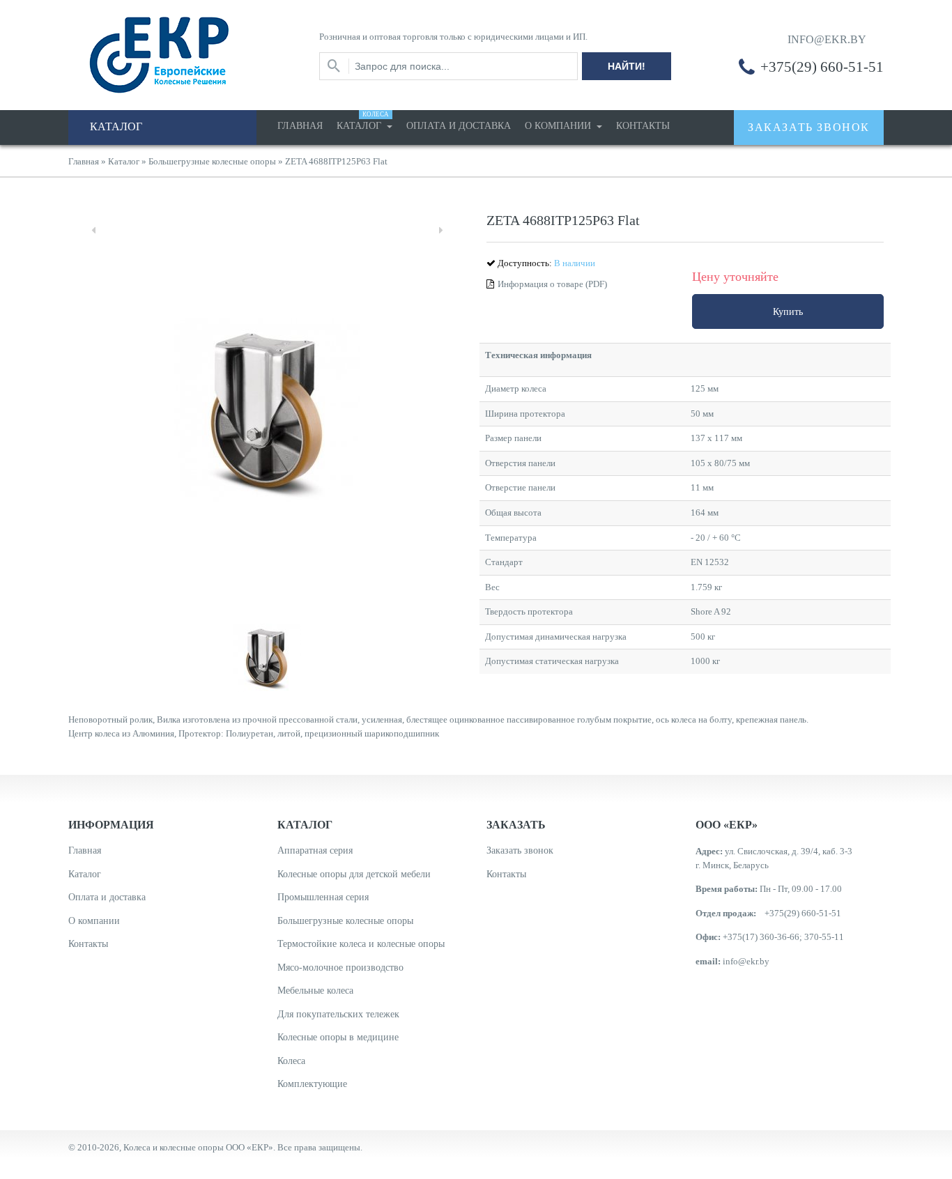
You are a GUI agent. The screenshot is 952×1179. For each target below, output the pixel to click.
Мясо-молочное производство (340, 967)
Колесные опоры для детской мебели (354, 874)
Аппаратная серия (315, 850)
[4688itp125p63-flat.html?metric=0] (883, 365)
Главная (300, 126)
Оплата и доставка (458, 126)
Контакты (643, 126)
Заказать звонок (519, 850)
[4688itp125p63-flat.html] (883, 354)
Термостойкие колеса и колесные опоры (361, 944)
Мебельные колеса (315, 990)
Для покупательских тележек (338, 1014)
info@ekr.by (746, 961)
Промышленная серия (323, 897)
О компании (559, 126)
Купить (788, 312)
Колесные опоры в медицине (338, 1037)
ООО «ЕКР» (249, 1147)
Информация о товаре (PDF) (552, 284)
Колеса (291, 1061)
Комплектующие (312, 1084)
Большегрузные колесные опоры (212, 161)
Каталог (363, 121)
